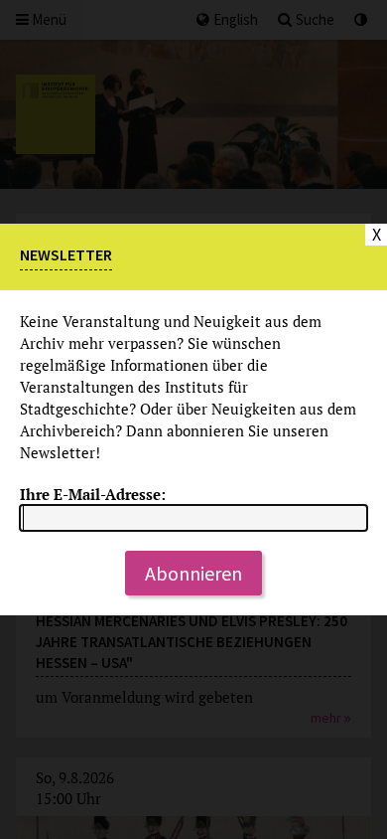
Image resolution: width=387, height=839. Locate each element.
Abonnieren (193, 573)
